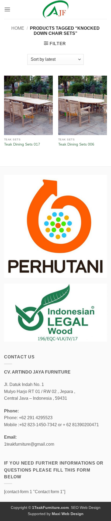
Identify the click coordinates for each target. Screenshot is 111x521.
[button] (7, 9)
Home (17, 28)
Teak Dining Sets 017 (22, 144)
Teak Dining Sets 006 (76, 144)
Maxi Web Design (68, 514)
